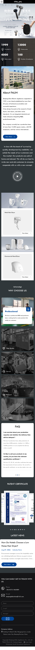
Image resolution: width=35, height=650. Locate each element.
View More (9, 136)
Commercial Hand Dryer (12, 256)
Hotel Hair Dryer (10, 212)
